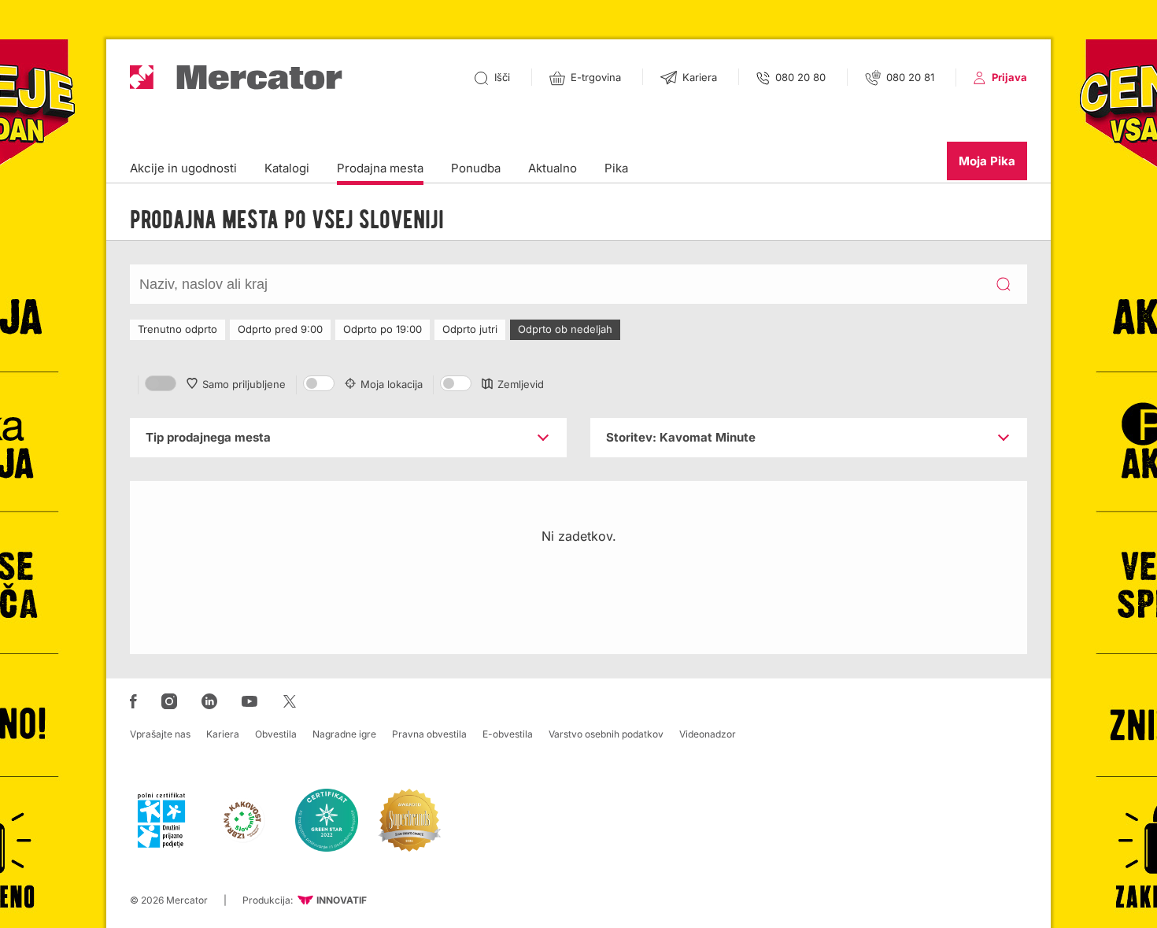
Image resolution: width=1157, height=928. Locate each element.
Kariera (222, 734)
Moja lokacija (391, 384)
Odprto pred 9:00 (280, 329)
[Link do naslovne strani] (236, 77)
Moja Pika (987, 160)
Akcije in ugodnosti (183, 168)
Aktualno (552, 168)
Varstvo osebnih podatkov (606, 734)
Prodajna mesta (380, 168)
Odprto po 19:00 (382, 329)
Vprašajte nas (160, 734)
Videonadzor (707, 734)
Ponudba (476, 168)
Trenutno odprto (177, 329)
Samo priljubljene (244, 384)
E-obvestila (507, 734)
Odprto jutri (469, 329)
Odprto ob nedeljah (565, 329)
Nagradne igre (344, 734)
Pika (616, 168)
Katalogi (286, 168)
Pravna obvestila (429, 734)
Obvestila (276, 734)
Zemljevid (520, 384)
